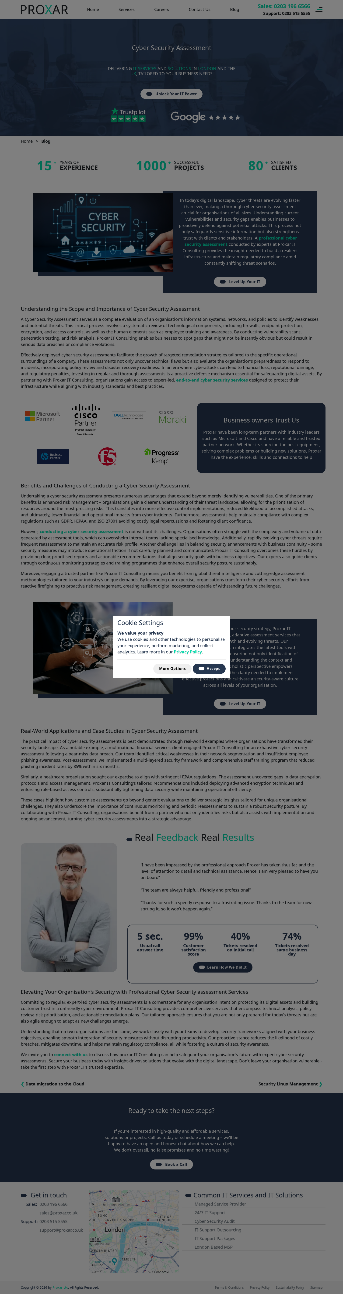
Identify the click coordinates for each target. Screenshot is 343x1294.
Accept (213, 668)
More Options (172, 668)
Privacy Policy (188, 652)
